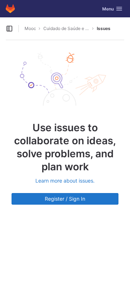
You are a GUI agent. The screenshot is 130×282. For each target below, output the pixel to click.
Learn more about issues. (65, 181)
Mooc (30, 28)
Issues (103, 28)
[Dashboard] (10, 8)
